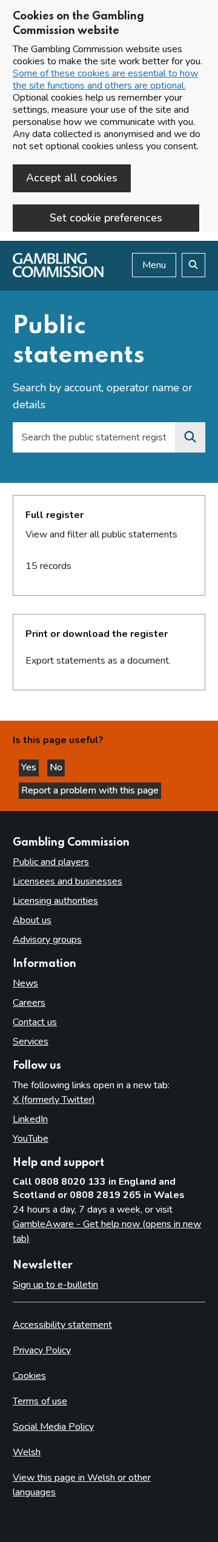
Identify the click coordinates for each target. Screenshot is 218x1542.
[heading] (109, 545)
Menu (154, 265)
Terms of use (40, 1401)
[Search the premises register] (190, 437)
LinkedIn (30, 1119)
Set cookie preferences (106, 217)
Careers (29, 1002)
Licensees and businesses (67, 881)
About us (32, 920)
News (25, 983)
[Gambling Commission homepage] (58, 274)
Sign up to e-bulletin (55, 1284)
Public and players (51, 862)
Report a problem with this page (90, 790)
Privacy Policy (42, 1350)
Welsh (27, 1452)
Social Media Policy (53, 1426)
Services (30, 1041)
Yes (30, 767)
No (57, 767)
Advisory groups (47, 939)
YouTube (30, 1138)
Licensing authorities (55, 900)
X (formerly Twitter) (54, 1099)
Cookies (29, 1375)
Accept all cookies (71, 177)
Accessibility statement (62, 1325)
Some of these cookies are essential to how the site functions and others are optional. (105, 79)
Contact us (35, 1022)
